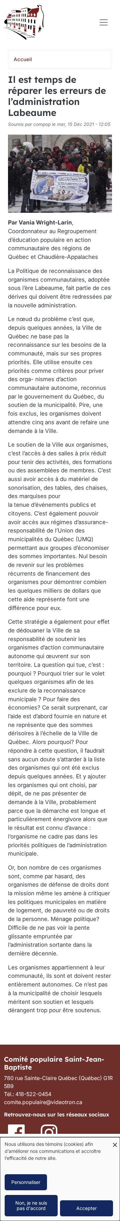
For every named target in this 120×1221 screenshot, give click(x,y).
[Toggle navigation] (103, 22)
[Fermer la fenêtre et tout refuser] (115, 1141)
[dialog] (60, 1179)
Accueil (23, 59)
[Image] (17, 1132)
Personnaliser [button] (25, 1182)
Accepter (86, 1208)
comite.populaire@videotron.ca (43, 1102)
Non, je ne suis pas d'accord (31, 1205)
